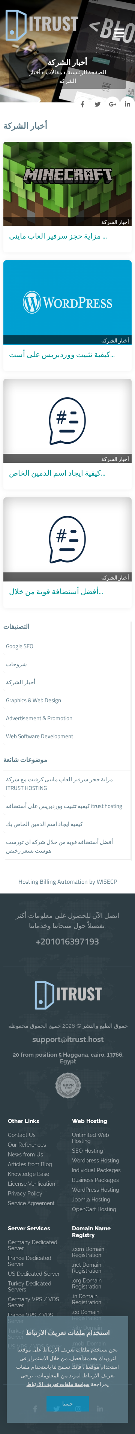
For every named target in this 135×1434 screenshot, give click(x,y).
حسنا (67, 1403)
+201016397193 (67, 941)
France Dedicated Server (29, 1261)
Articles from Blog (30, 1164)
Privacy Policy (25, 1194)
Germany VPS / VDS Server (33, 1302)
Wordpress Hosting (95, 1161)
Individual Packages (96, 1170)
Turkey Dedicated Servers (29, 1287)
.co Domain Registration (86, 1315)
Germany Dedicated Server (32, 1245)
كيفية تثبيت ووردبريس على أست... (62, 354)
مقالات (54, 72)
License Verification (31, 1184)
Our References (27, 1145)
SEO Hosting (87, 1151)
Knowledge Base (28, 1174)
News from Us (25, 1155)
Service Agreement (31, 1203)
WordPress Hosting (95, 1190)
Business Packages (95, 1180)
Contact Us (22, 1135)
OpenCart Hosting (94, 1209)
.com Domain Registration (88, 1252)
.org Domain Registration (87, 1284)
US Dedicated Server (34, 1274)
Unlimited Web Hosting (90, 1138)
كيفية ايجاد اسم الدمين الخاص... (57, 473)
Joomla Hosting (91, 1200)
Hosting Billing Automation (53, 881)
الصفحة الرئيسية (87, 72)
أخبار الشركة (115, 222)
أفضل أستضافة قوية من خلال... (56, 591)
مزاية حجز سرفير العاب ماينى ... (58, 236)
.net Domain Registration (86, 1268)
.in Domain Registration (86, 1299)
